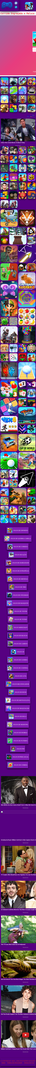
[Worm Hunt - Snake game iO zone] (32, 198)
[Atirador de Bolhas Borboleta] (22, 198)
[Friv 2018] (16, 4)
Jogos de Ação (20, 555)
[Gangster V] (4, 112)
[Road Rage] (4, 207)
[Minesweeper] (22, 171)
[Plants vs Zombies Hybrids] (32, 162)
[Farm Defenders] (32, 103)
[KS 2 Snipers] (22, 112)
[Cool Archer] (22, 162)
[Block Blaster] (14, 112)
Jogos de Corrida (21, 546)
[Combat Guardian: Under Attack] (14, 171)
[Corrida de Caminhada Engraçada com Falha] (4, 85)
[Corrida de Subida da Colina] (22, 85)
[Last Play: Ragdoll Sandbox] (14, 189)
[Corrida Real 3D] (14, 85)
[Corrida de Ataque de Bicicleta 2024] (4, 94)
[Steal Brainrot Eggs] (22, 180)
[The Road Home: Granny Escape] (14, 198)
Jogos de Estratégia (20, 571)
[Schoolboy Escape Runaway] (4, 189)
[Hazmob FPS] (14, 153)
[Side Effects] (4, 171)
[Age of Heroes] (22, 189)
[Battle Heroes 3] (14, 103)
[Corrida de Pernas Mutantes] (22, 94)
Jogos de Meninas (21, 579)
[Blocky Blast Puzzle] (4, 198)
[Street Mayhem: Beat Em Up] (4, 153)
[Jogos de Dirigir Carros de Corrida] (32, 94)
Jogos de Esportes (20, 530)
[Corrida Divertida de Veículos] (14, 94)
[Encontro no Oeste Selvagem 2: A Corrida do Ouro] (32, 85)
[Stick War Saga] (29, 9)
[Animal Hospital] (22, 103)
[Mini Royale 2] (4, 162)
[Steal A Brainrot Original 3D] (22, 153)
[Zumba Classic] (32, 153)
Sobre (3, 1063)
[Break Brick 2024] (32, 189)
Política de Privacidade (14, 1063)
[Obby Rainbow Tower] (4, 180)
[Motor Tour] (14, 207)
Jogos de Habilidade (20, 563)
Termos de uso (29, 1063)
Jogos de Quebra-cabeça (20, 538)
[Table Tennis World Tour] (14, 162)
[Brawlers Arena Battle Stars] (32, 180)
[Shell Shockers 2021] (32, 171)
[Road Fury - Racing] (32, 112)
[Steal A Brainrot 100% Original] (14, 180)
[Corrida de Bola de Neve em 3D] (4, 103)
